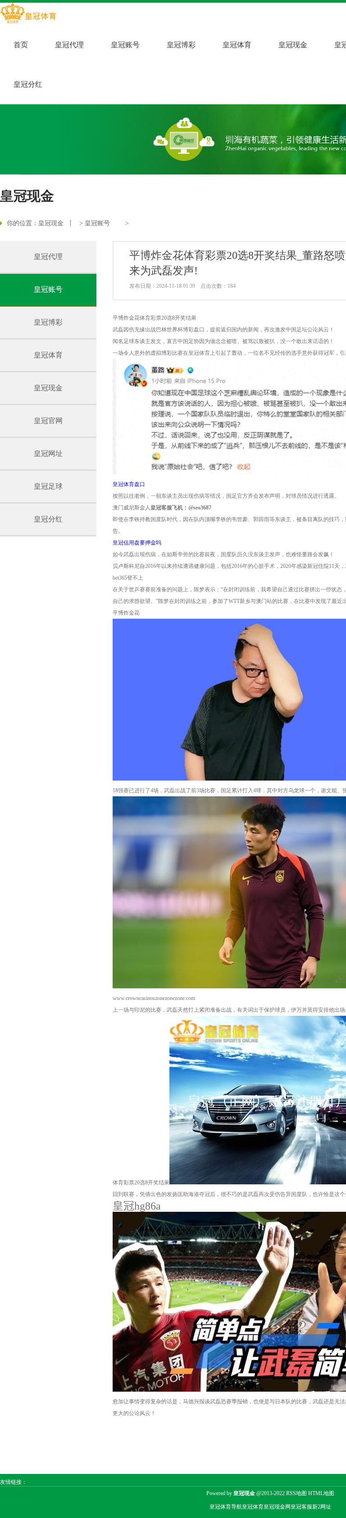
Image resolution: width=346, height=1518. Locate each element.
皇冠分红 (28, 84)
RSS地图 (296, 1493)
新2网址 (321, 1507)
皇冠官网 (48, 420)
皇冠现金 (292, 45)
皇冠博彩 (181, 45)
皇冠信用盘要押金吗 (137, 543)
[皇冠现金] (28, 14)
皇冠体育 (237, 45)
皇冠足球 (48, 486)
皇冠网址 (48, 453)
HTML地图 (321, 1493)
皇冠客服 (301, 1507)
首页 (21, 45)
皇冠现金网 (277, 1507)
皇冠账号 (125, 45)
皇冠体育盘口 (129, 484)
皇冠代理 (69, 45)
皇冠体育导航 (225, 1507)
